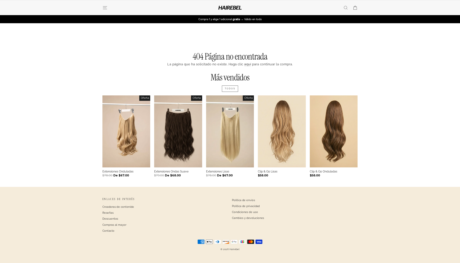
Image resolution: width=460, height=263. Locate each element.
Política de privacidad (246, 206)
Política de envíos (243, 200)
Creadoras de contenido (118, 206)
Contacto (108, 230)
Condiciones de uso (245, 212)
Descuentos (110, 218)
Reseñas (108, 212)
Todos (230, 88)
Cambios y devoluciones (248, 218)
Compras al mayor (114, 224)
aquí (247, 64)
